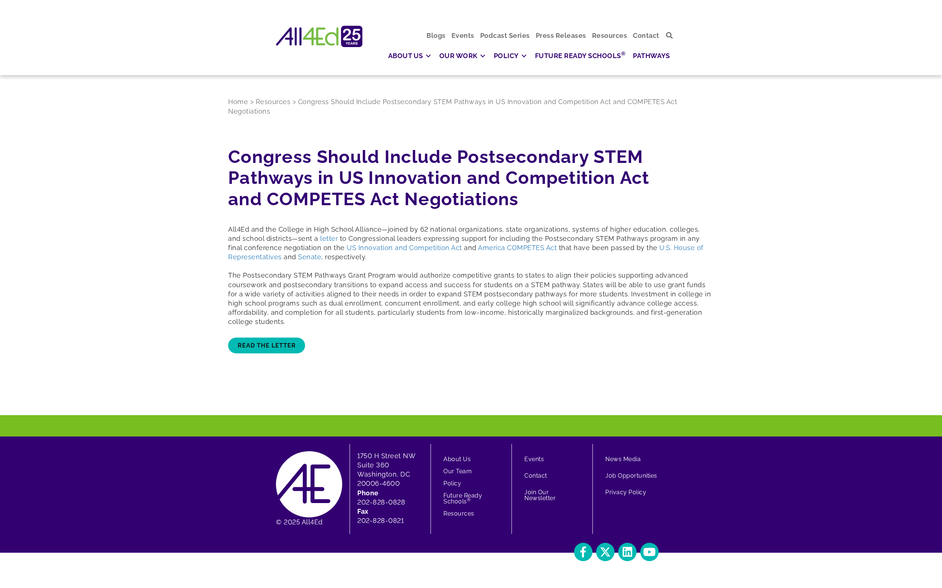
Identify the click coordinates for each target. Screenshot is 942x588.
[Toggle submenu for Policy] (524, 55)
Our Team (457, 471)
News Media (623, 459)
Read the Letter (267, 345)
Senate (309, 257)
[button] (669, 35)
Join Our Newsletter (540, 495)
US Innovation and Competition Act (404, 248)
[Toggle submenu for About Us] (428, 55)
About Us (457, 459)
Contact (535, 475)
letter (329, 238)
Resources (458, 513)
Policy (452, 483)
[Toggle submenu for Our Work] (482, 55)
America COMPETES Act (517, 248)
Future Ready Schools (462, 498)
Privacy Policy (625, 492)
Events (534, 459)
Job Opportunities (631, 475)
